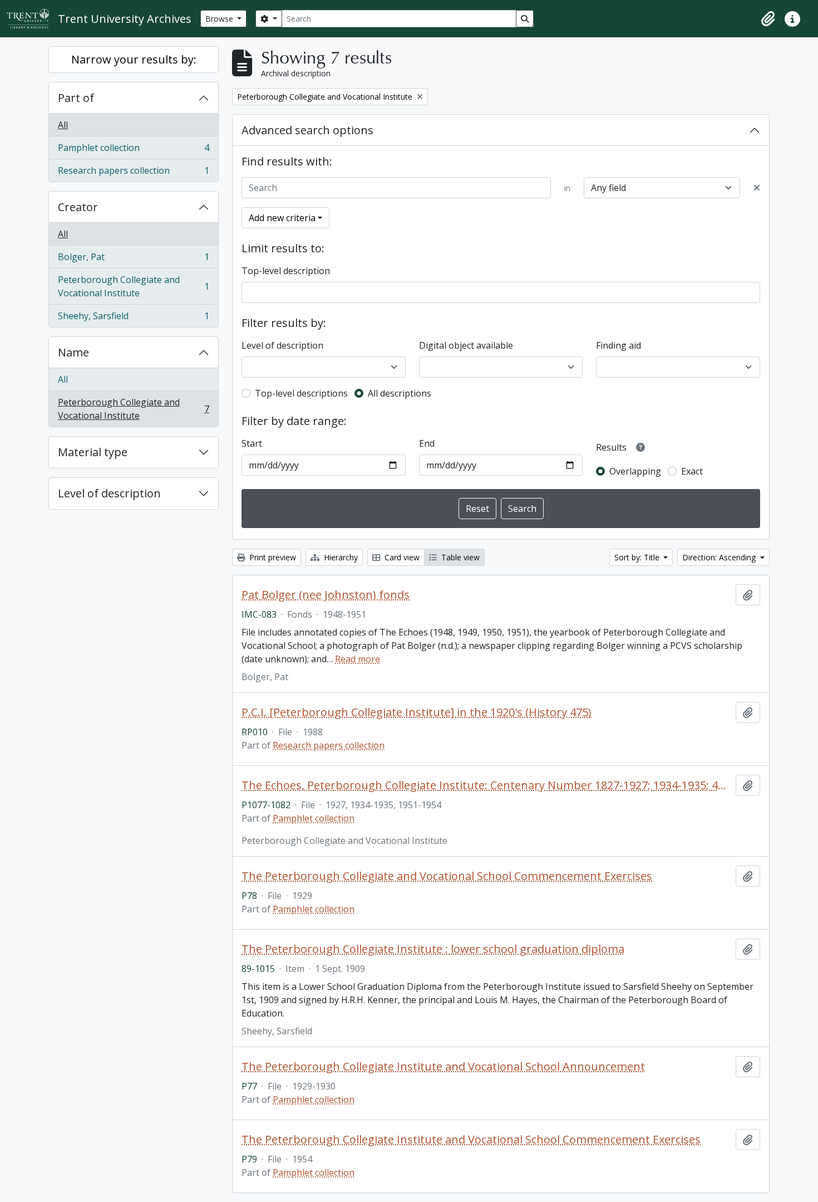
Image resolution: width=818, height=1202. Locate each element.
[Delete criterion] (756, 187)
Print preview (271, 557)
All (63, 125)
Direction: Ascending (720, 557)
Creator (78, 206)
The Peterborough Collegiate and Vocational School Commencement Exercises (447, 876)
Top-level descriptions (301, 393)
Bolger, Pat (133, 259)
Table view (459, 557)
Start (252, 443)
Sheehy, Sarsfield (133, 318)
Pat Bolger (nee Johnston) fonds (326, 595)
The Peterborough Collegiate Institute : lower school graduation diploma (433, 949)
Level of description (109, 493)
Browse (220, 18)
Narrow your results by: (133, 59)
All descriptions (399, 393)
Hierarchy (340, 557)
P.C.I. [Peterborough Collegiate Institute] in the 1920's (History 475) (417, 712)
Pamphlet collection (133, 150)
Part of (76, 97)
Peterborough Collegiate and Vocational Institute (133, 286)
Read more (357, 659)
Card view (401, 557)
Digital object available (466, 345)
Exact (692, 471)
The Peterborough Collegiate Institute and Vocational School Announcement (443, 1066)
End (427, 443)
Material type (92, 452)
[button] (768, 19)
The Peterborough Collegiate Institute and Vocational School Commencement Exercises (471, 1139)
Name (73, 352)
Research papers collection (133, 173)
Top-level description (286, 271)
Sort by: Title (638, 557)
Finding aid (618, 345)
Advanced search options (307, 130)
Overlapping (635, 471)
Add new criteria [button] (282, 218)
